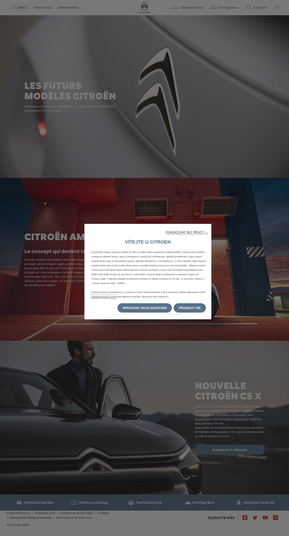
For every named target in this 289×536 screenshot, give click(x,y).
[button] (187, 232)
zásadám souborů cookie (104, 296)
